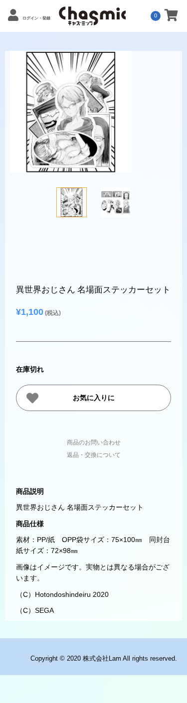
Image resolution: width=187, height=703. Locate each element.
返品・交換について (94, 454)
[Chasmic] (92, 20)
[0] (171, 17)
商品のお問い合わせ (94, 442)
